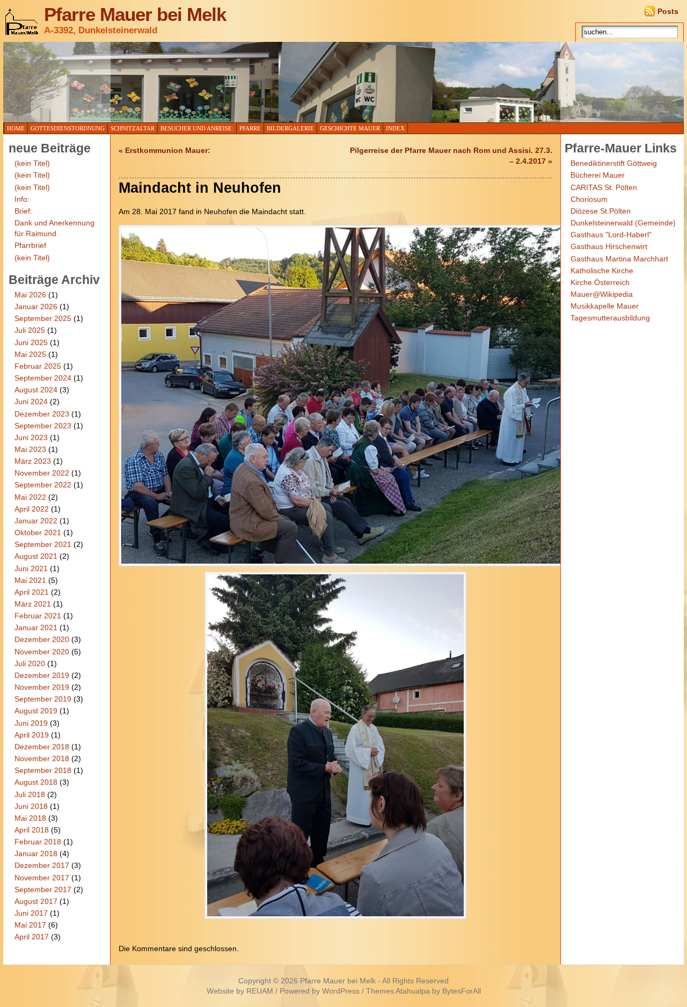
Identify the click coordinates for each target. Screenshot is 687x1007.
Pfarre (250, 128)
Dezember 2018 (41, 746)
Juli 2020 (29, 663)
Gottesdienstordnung (68, 128)
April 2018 (31, 830)
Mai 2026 (30, 294)
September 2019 (42, 699)
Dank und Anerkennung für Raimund (54, 228)
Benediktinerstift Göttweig (614, 163)
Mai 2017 (30, 925)
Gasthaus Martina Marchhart (619, 258)
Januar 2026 (35, 306)
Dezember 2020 (41, 639)
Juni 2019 (31, 723)
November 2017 (41, 877)
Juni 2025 (31, 342)
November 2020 (41, 651)
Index (395, 128)
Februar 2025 (37, 366)
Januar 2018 (35, 853)
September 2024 (42, 378)
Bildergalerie (290, 128)
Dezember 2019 (41, 675)
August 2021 (35, 556)
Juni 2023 (31, 437)
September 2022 (42, 484)
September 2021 (42, 544)
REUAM (259, 991)
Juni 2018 (31, 806)
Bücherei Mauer (598, 175)
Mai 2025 (30, 354)
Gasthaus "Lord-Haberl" (611, 234)
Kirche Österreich (600, 282)
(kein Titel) (32, 163)
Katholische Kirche (602, 270)
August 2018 (35, 782)
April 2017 (31, 936)
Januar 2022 (35, 520)
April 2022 (31, 509)
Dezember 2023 (41, 414)
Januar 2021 (35, 627)
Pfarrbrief (30, 245)
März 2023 (32, 461)
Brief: (23, 211)
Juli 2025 (29, 330)
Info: (22, 199)
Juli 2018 (29, 794)
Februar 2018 (37, 841)
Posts (667, 11)
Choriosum (589, 199)
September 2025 (42, 318)
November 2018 (41, 758)
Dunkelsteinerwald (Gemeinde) (623, 222)
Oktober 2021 (37, 532)
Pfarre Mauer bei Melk (135, 14)
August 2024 (35, 389)
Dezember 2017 (41, 865)
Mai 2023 (30, 449)
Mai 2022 (30, 497)
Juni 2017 (31, 913)
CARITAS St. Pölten (604, 187)
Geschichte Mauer (350, 128)
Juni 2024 (31, 401)
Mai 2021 (30, 580)
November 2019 (41, 687)
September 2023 (42, 425)
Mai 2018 (30, 818)
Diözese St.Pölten (601, 211)
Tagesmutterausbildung (610, 317)
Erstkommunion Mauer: (167, 150)
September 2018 (42, 770)
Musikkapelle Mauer (605, 306)
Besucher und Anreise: (196, 128)
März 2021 (32, 604)
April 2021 (31, 592)
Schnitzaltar (133, 128)
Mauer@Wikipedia (602, 294)
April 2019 (31, 735)
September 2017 (42, 889)
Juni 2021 (31, 568)
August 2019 (35, 710)
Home (16, 128)
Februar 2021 (37, 615)
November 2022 (41, 473)
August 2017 (35, 901)
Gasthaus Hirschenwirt (609, 246)
